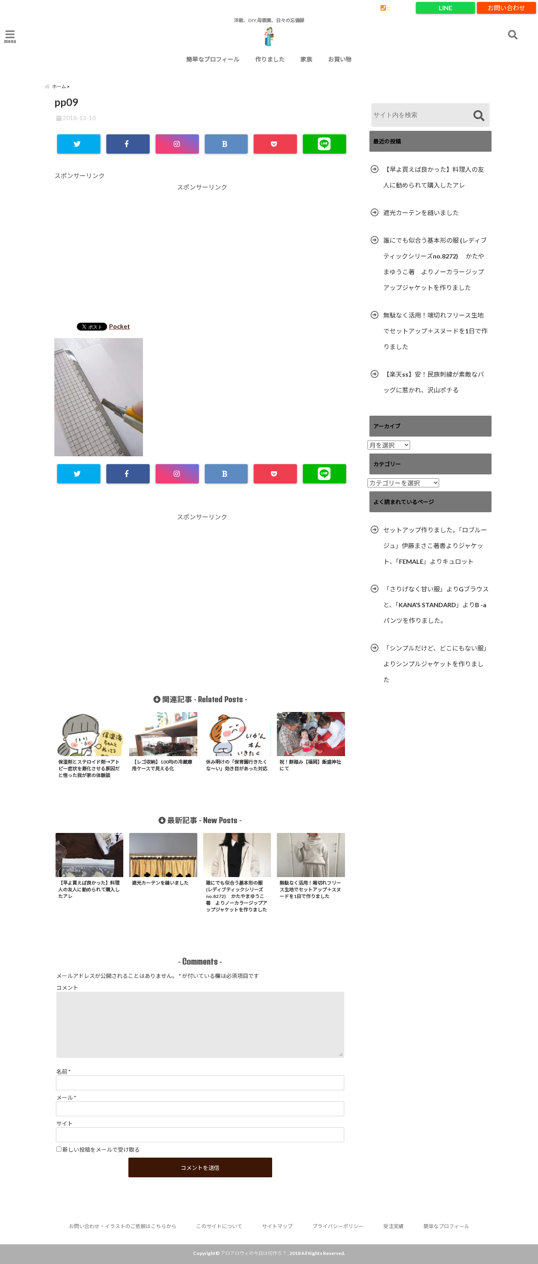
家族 (306, 59)
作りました (270, 59)
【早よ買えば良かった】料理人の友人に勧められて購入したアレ (433, 177)
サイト (64, 1123)
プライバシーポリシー (338, 1226)
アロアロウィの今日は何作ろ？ (254, 1253)
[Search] (479, 116)
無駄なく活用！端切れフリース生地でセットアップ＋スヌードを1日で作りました (435, 330)
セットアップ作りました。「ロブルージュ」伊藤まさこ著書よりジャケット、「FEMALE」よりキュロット (435, 545)
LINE (445, 7)
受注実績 (393, 1226)
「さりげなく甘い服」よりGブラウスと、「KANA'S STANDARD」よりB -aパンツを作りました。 (436, 604)
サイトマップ (277, 1226)
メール (66, 1097)
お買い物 (340, 59)
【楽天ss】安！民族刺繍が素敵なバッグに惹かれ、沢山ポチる (433, 382)
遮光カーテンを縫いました (421, 212)
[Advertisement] (202, 254)
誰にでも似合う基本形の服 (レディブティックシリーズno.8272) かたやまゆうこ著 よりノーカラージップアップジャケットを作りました (435, 263)
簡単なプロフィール (212, 59)
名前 (63, 1071)
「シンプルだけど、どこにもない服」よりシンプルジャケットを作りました (435, 663)
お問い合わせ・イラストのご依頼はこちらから (122, 1226)
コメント (67, 987)
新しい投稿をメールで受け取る (101, 1149)
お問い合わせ (506, 7)
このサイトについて (219, 1226)
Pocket (119, 326)
